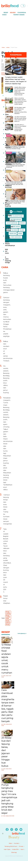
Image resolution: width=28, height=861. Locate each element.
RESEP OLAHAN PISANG (16, 216)
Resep (6, 12)
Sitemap (14, 852)
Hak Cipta (7, 849)
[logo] (9, 5)
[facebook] (7, 829)
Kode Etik (15, 849)
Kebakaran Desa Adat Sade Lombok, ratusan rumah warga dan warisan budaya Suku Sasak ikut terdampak (15, 165)
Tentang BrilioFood (10, 846)
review (7, 47)
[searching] (23, 5)
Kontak (16, 843)
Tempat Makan (18, 15)
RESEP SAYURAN (12, 230)
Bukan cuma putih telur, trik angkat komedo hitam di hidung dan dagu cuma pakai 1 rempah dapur (15, 202)
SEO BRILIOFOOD (16, 219)
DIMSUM (22, 223)
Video (4, 15)
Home (3, 47)
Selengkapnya (22, 633)
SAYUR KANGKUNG (12, 223)
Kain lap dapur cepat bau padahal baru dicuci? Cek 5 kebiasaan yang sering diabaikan (20, 110)
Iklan (10, 843)
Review (13, 12)
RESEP (20, 233)
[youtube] (20, 829)
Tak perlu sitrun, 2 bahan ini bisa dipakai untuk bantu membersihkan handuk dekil (20, 127)
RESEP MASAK (16, 226)
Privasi (21, 846)
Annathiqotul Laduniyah (4, 68)
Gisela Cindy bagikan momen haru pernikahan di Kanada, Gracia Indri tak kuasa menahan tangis (15, 147)
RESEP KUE (13, 233)
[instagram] (11, 829)
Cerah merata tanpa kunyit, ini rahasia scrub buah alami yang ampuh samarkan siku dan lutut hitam (14, 183)
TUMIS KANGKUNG (15, 237)
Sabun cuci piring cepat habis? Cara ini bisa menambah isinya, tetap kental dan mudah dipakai (20, 101)
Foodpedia (22, 12)
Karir (22, 849)
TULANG (21, 230)
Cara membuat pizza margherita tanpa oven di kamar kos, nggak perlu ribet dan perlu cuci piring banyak (7, 706)
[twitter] (16, 829)
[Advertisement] (14, 32)
